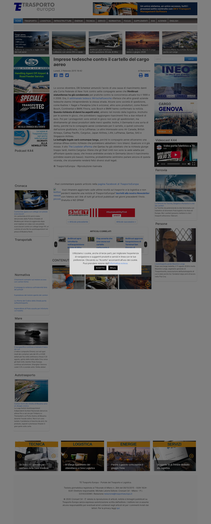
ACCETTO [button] (100, 268)
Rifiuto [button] (113, 268)
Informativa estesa (118, 263)
